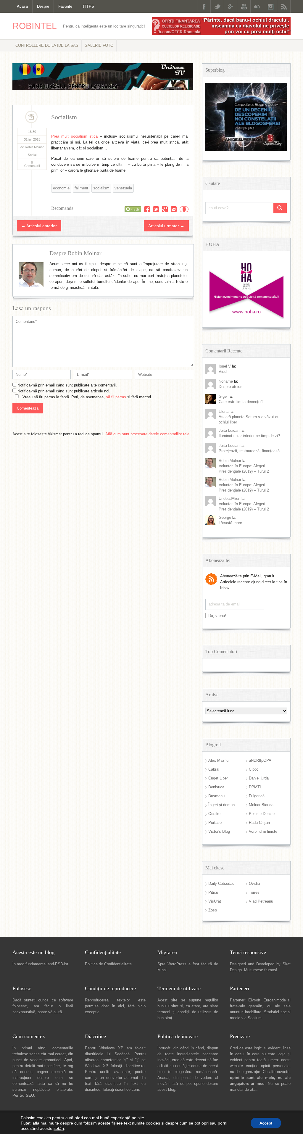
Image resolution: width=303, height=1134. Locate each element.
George (225, 517)
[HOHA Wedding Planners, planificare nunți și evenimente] (246, 317)
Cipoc (254, 769)
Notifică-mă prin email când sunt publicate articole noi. (63, 391)
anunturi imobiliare (245, 1012)
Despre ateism (231, 386)
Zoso (212, 910)
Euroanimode (274, 1000)
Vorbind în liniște (263, 831)
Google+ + (165, 209)
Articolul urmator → (166, 225)
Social (32, 155)
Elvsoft (254, 1000)
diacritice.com (127, 1089)
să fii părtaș (116, 397)
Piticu (213, 892)
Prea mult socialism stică (74, 136)
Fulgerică (257, 796)
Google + (230, 6)
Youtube (243, 6)
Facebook (203, 6)
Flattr (184, 209)
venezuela (123, 188)
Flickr (257, 6)
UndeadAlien (229, 498)
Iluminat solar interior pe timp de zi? (249, 436)
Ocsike (214, 813)
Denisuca (216, 787)
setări (59, 1128)
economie (61, 188)
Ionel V (225, 366)
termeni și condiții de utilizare (184, 1012)
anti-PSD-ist (58, 964)
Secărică (122, 1054)
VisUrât (214, 901)
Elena (223, 411)
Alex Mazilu (218, 760)
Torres (254, 892)
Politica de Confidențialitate (108, 964)
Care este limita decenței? (241, 402)
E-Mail (174, 209)
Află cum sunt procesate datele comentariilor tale (147, 434)
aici (121, 1006)
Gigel (223, 396)
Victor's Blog (219, 831)
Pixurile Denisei (262, 813)
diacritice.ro (134, 1066)
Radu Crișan (259, 822)
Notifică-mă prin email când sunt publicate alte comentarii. (67, 385)
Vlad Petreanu (261, 901)
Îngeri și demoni (222, 805)
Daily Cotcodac (221, 883)
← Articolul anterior (39, 225)
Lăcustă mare (230, 523)
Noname (226, 381)
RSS (283, 6)
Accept (266, 1123)
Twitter (217, 6)
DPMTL (255, 787)
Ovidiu (254, 883)
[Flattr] (133, 209)
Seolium (255, 1018)
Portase (215, 822)
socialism (101, 188)
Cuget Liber (218, 778)
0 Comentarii (32, 164)
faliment (81, 188)
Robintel (34, 26)
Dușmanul (216, 796)
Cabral (213, 769)
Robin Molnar (230, 460)
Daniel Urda (259, 778)
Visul (223, 371)
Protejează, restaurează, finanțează (249, 451)
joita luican (229, 430)
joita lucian (229, 445)
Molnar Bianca (261, 805)
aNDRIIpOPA (260, 760)
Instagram (270, 6)
